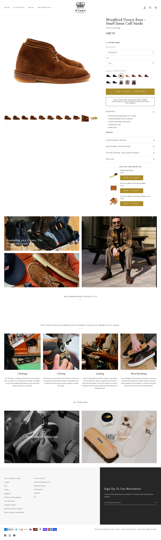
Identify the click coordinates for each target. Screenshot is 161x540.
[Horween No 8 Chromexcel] (147, 76)
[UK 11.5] (122, 83)
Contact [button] (40, 478)
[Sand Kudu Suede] (128, 76)
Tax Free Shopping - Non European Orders (122, 153)
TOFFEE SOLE (112, 52)
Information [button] (12, 478)
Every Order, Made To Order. (147, 529)
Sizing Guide (114, 42)
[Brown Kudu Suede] (115, 76)
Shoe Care (110, 159)
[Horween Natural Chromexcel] (141, 76)
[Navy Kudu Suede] (115, 83)
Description (110, 111)
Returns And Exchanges (12, 497)
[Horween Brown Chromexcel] (134, 76)
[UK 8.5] (128, 83)
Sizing (6, 490)
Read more (109, 132)
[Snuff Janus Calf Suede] (122, 76)
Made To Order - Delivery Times (118, 146)
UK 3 (109, 63)
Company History (10, 505)
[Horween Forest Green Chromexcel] (109, 83)
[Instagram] (10, 535)
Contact (6, 482)
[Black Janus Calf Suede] (109, 76)
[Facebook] (5, 535)
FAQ (5, 486)
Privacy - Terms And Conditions (125, 529)
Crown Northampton (103, 529)
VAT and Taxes (9, 501)
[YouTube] (14, 535)
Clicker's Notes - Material (116, 140)
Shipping (7, 493)
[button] (8, 7)
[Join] (154, 502)
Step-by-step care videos (13, 509)
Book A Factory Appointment (14, 512)
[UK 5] (133, 83)
